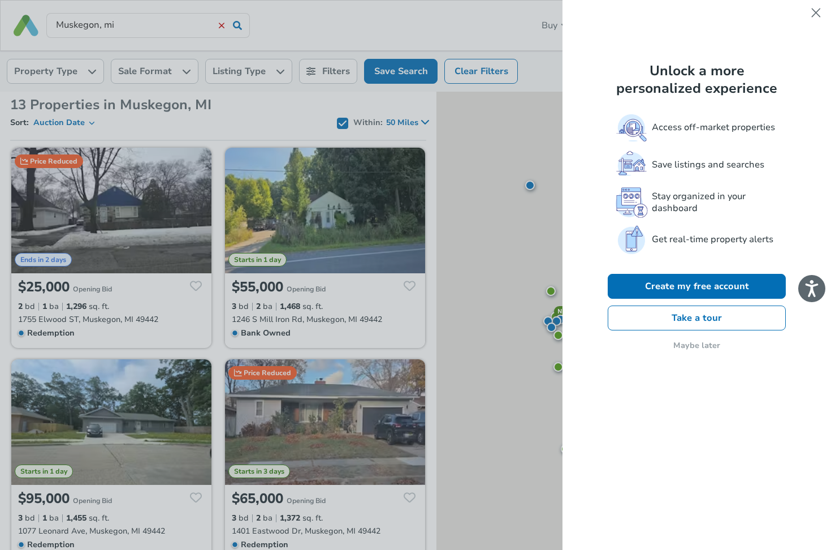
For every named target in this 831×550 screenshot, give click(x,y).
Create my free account (697, 286)
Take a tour (697, 318)
